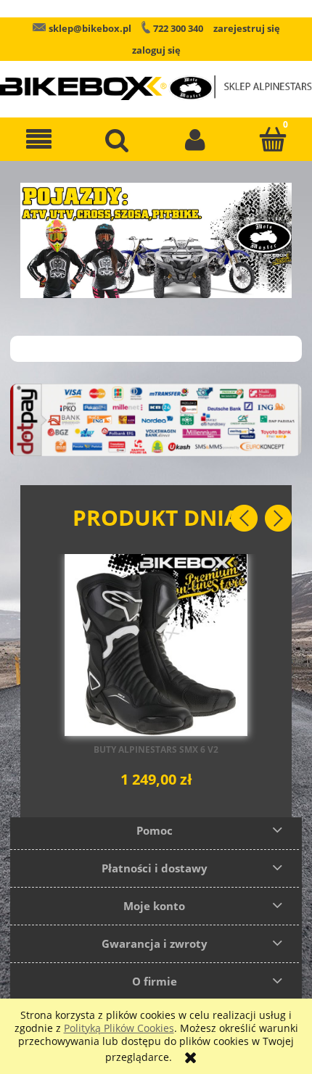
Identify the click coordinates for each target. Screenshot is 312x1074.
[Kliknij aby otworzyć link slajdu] (156, 240)
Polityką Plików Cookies (119, 1028)
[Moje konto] (195, 139)
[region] (156, 240)
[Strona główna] (156, 77)
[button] (39, 139)
